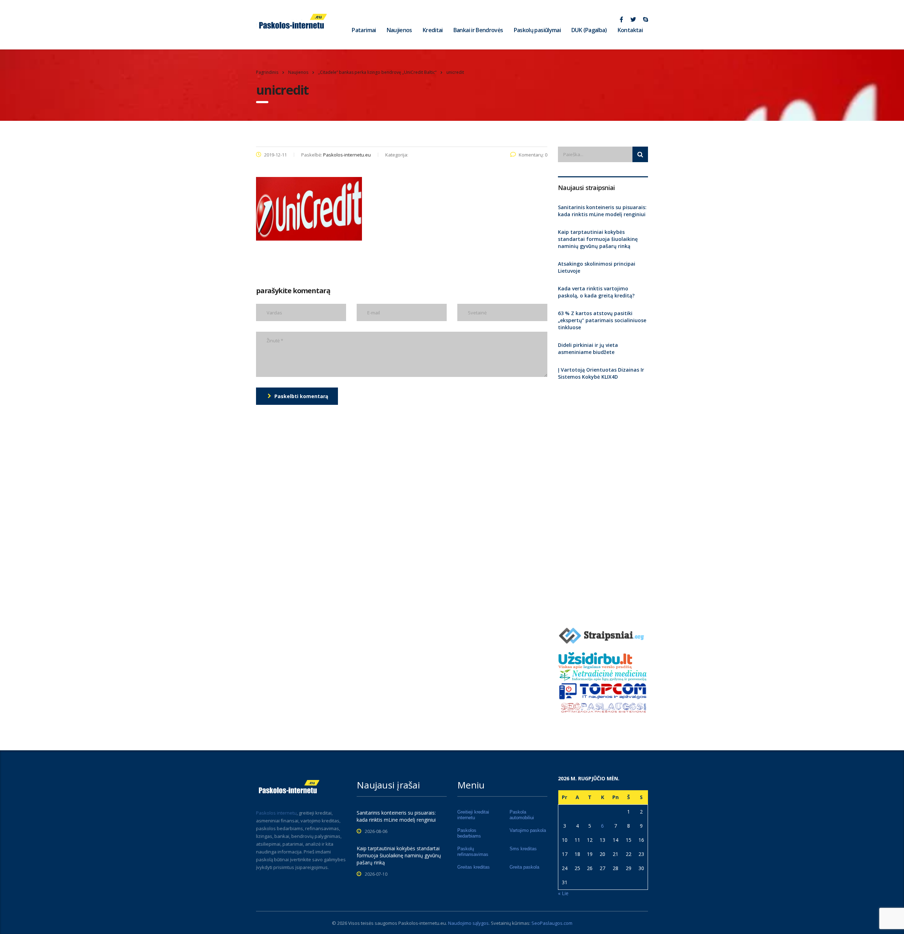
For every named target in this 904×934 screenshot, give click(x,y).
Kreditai (433, 30)
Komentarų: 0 (533, 155)
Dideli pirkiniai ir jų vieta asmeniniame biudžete (588, 348)
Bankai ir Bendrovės (478, 30)
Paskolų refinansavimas (472, 851)
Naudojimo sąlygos (468, 923)
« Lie (563, 893)
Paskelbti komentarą (301, 396)
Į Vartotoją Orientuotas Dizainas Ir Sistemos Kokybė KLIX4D (601, 373)
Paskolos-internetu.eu (422, 923)
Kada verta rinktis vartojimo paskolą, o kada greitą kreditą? (596, 292)
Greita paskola (524, 867)
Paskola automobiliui (522, 814)
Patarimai (364, 30)
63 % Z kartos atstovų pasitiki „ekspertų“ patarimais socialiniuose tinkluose (602, 320)
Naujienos (399, 30)
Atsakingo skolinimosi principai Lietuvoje (596, 267)
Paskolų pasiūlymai (537, 30)
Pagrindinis (267, 72)
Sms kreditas (523, 848)
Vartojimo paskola (528, 830)
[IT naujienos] (603, 690)
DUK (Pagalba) (589, 30)
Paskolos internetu (276, 813)
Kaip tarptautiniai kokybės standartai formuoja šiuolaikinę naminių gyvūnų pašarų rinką (598, 239)
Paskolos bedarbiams (469, 833)
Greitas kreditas (473, 867)
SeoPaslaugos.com (551, 923)
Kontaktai (630, 30)
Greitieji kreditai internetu (473, 814)
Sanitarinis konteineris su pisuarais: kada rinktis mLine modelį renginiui (602, 211)
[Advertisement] (603, 501)
